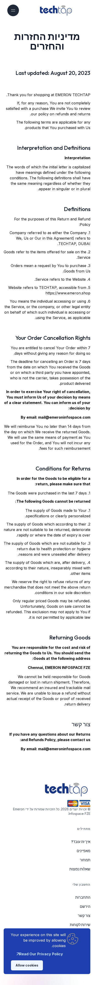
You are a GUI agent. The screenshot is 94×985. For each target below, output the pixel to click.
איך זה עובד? (80, 841)
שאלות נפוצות (79, 869)
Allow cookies (27, 965)
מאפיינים (83, 850)
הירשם (85, 906)
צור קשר (84, 915)
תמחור (85, 860)
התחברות (82, 897)
